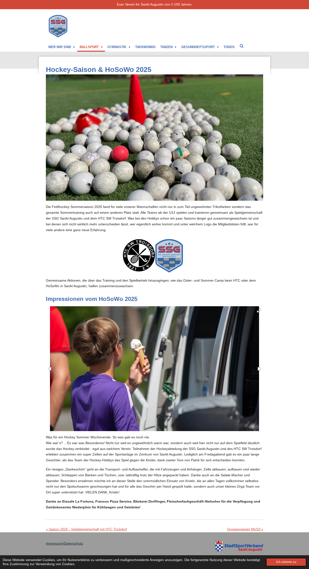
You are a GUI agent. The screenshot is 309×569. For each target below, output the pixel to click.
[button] (259, 310)
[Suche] (241, 46)
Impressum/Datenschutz (64, 543)
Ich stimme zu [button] (286, 562)
